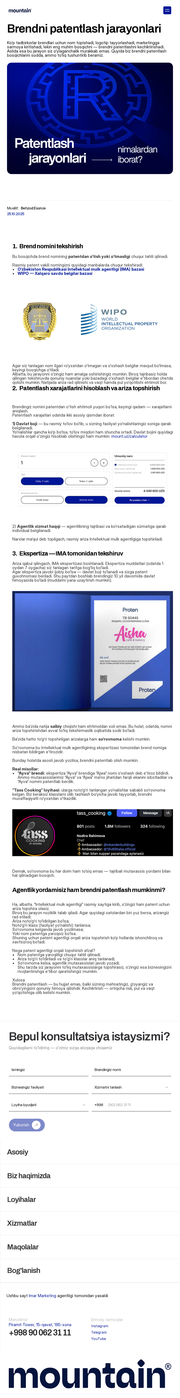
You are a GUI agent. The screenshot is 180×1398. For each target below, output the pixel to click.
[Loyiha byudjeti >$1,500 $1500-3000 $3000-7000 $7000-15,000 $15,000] (48, 1104)
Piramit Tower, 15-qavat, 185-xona (40, 1324)
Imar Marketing (42, 1295)
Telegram (99, 1332)
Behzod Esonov (33, 208)
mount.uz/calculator (129, 436)
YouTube (98, 1338)
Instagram (99, 1326)
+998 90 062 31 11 (40, 1332)
